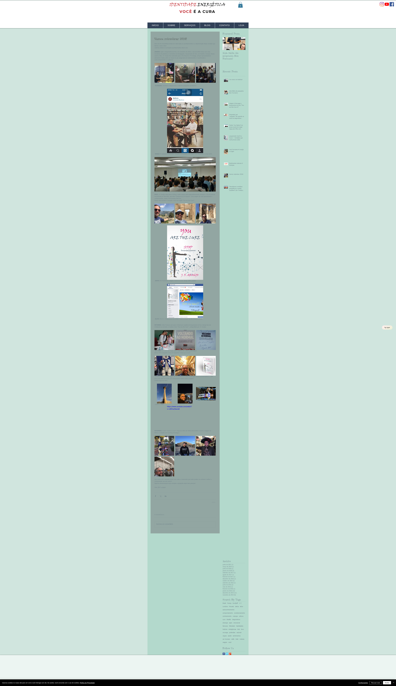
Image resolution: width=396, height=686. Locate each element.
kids (238, 631)
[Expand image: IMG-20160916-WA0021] (206, 340)
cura (224, 621)
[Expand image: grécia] (185, 213)
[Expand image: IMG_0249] (164, 466)
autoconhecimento (228, 611)
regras (225, 637)
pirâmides (232, 634)
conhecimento (227, 618)
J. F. (240, 605)
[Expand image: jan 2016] (206, 73)
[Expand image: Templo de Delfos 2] (206, 213)
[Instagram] (382, 4)
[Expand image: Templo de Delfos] (164, 213)
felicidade (232, 627)
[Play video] (185, 415)
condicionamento (239, 614)
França (229, 605)
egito (230, 624)
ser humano (226, 641)
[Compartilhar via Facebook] (155, 496)
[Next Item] (242, 43)
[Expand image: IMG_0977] (185, 446)
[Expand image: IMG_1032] (164, 446)
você (229, 644)
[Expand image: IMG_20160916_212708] (185, 340)
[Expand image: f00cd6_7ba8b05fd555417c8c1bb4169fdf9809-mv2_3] (164, 340)
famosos (225, 627)
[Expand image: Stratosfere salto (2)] (185, 393)
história (225, 631)
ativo (241, 608)
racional (238, 634)
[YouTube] (387, 4)
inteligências (232, 631)
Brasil (224, 605)
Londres (225, 608)
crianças (235, 618)
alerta (237, 608)
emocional (236, 624)
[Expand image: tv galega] (185, 73)
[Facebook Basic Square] (224, 655)
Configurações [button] (363, 683)
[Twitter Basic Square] (227, 655)
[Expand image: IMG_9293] (164, 366)
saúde (230, 637)
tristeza (242, 641)
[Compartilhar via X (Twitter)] (160, 496)
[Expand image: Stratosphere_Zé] (206, 393)
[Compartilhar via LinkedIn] (166, 496)
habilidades (239, 627)
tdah (237, 641)
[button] (240, 5)
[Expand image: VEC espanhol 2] (206, 366)
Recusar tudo (375, 683)
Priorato (231, 608)
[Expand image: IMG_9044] (185, 366)
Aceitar (387, 683)
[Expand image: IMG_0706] (206, 446)
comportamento (228, 614)
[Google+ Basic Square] (230, 655)
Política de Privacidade (87, 683)
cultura (241, 618)
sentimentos (236, 637)
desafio (229, 621)
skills (232, 641)
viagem (225, 644)
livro (242, 631)
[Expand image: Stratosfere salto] (164, 393)
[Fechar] (393, 682)
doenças (225, 624)
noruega (225, 634)
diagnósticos (236, 621)
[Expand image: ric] (164, 73)
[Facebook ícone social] (392, 4)
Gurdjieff (235, 605)
